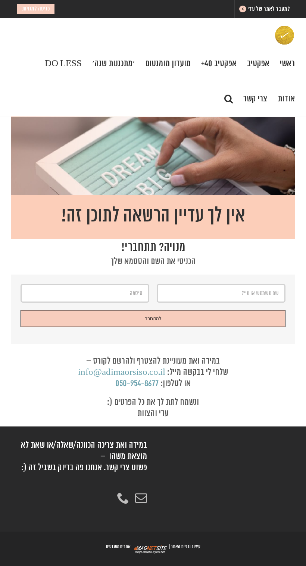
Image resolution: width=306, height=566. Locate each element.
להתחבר (153, 318)
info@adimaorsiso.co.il (121, 372)
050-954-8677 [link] (137, 383)
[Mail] (141, 498)
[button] (228, 98)
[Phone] (123, 498)
